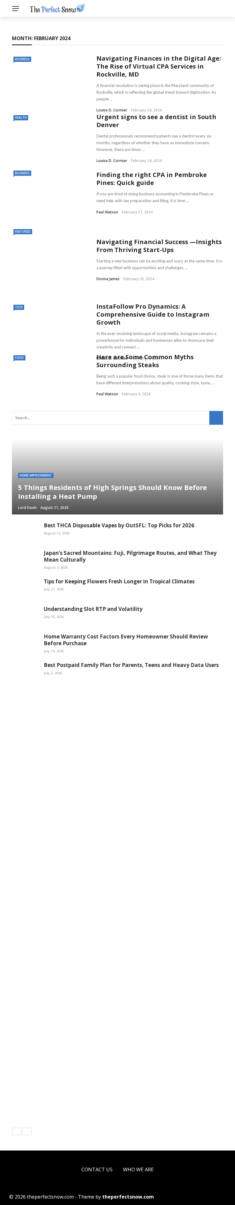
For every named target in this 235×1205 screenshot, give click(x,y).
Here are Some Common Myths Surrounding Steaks (145, 361)
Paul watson (107, 212)
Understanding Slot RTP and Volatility (93, 608)
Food (19, 358)
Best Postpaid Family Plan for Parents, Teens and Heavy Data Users (131, 664)
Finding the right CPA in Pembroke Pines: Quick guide (151, 179)
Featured (23, 231)
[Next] (27, 1131)
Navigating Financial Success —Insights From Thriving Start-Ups (159, 246)
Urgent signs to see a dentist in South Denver (156, 121)
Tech (19, 307)
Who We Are (138, 1169)
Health (21, 117)
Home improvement (36, 475)
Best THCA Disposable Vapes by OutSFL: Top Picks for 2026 (119, 525)
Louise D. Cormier (111, 110)
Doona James (108, 278)
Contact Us (97, 1169)
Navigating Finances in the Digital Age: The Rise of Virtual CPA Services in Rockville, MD (158, 66)
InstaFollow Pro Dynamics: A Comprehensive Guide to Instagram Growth (152, 314)
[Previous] (16, 1131)
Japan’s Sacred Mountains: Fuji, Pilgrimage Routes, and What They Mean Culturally (130, 556)
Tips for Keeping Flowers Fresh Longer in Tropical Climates (119, 581)
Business (22, 59)
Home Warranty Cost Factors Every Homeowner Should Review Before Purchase (126, 640)
